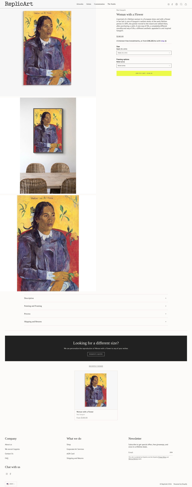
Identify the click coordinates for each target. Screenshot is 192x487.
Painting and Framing (33, 306)
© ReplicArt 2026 (166, 484)
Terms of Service (133, 459)
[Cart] (186, 4)
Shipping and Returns (33, 321)
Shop (69, 444)
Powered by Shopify (180, 484)
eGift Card (70, 453)
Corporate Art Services (75, 449)
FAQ (6, 458)
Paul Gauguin (121, 10)
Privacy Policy (162, 457)
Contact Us (9, 453)
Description (29, 298)
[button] (80, 4)
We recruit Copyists (12, 449)
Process (27, 314)
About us (8, 444)
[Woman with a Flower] (96, 390)
